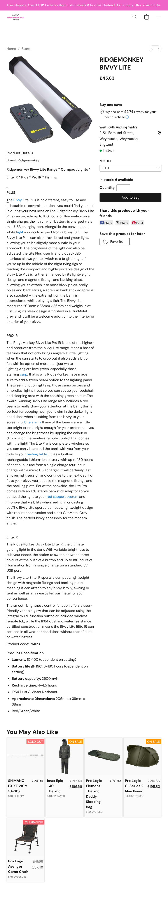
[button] (15, 17)
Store (26, 48)
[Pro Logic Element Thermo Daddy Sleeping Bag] (103, 756)
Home (11, 48)
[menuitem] (152, 49)
